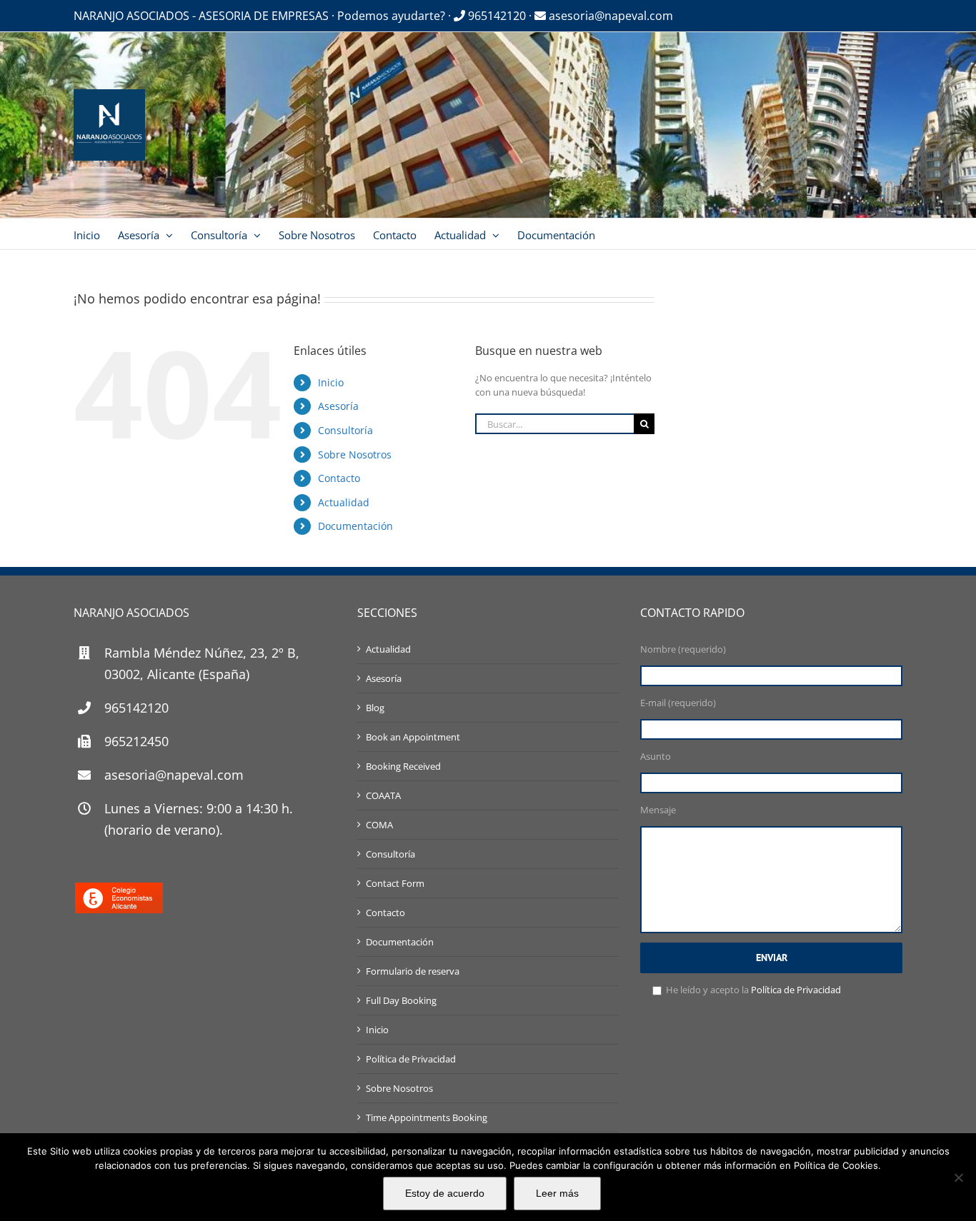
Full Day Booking (401, 1000)
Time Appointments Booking (426, 1117)
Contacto (339, 478)
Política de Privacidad (411, 1058)
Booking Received (403, 766)
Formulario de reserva (412, 971)
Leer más (557, 1193)
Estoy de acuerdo (444, 1193)
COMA (379, 824)
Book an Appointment (413, 736)
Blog (375, 707)
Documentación (355, 526)
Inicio (331, 382)
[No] (958, 1177)
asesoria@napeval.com (609, 16)
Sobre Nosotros (355, 454)
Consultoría (345, 430)
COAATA (383, 795)
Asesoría (338, 406)
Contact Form (395, 883)
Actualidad (343, 502)
